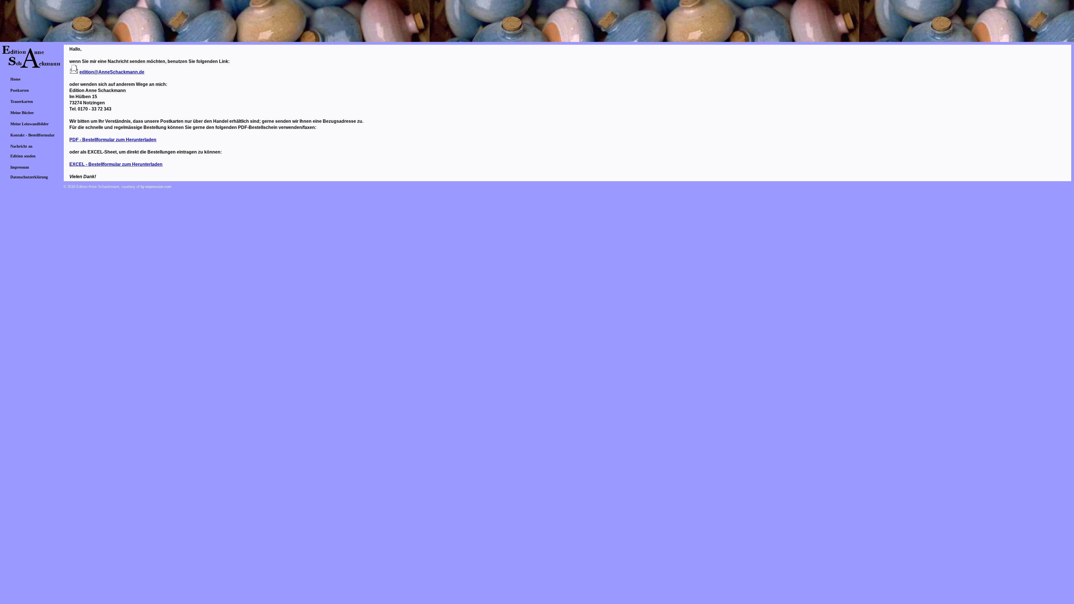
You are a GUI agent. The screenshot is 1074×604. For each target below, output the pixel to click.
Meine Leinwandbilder (29, 124)
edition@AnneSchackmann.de (111, 72)
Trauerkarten (21, 101)
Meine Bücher (22, 112)
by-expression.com (156, 187)
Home (15, 79)
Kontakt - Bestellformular (32, 135)
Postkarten (19, 90)
